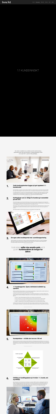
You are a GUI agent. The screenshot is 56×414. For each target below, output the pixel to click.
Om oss (34, 2)
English (53, 2)
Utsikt (50, 2)
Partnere (46, 2)
